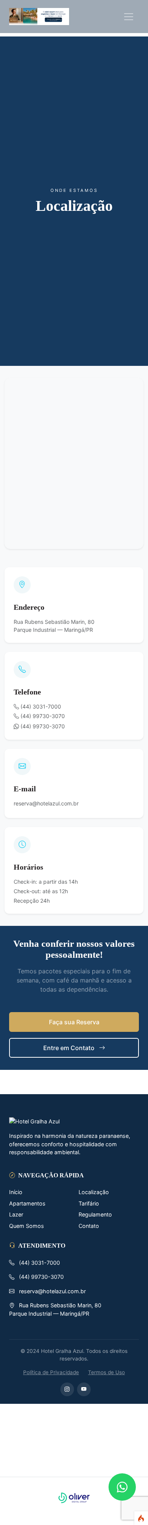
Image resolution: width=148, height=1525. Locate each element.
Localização (94, 1192)
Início (15, 1192)
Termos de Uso (106, 1372)
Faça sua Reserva (74, 1022)
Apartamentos (27, 1203)
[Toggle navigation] (128, 16)
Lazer (16, 1214)
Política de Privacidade (51, 1372)
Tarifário (89, 1203)
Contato (89, 1226)
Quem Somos (26, 1226)
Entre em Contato (69, 1048)
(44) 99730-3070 (42, 726)
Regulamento (95, 1214)
